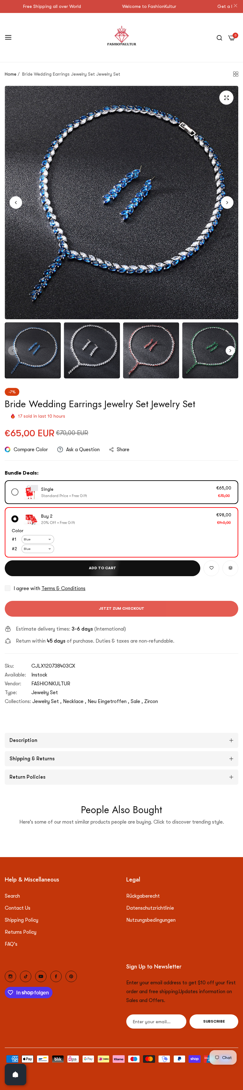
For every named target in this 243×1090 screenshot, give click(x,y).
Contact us (17, 908)
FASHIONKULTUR (50, 684)
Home (10, 74)
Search (12, 896)
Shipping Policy (21, 920)
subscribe (214, 1021)
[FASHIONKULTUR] (121, 37)
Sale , (137, 701)
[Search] (219, 37)
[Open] (15, 1074)
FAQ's (11, 944)
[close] (235, 7)
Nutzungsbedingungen (151, 920)
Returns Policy (20, 932)
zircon (151, 701)
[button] (227, 202)
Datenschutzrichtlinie (150, 908)
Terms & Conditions (63, 588)
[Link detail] (10, 976)
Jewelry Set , (47, 701)
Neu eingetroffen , (108, 701)
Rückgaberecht (143, 896)
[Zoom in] (226, 97)
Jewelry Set (44, 692)
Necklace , (74, 701)
